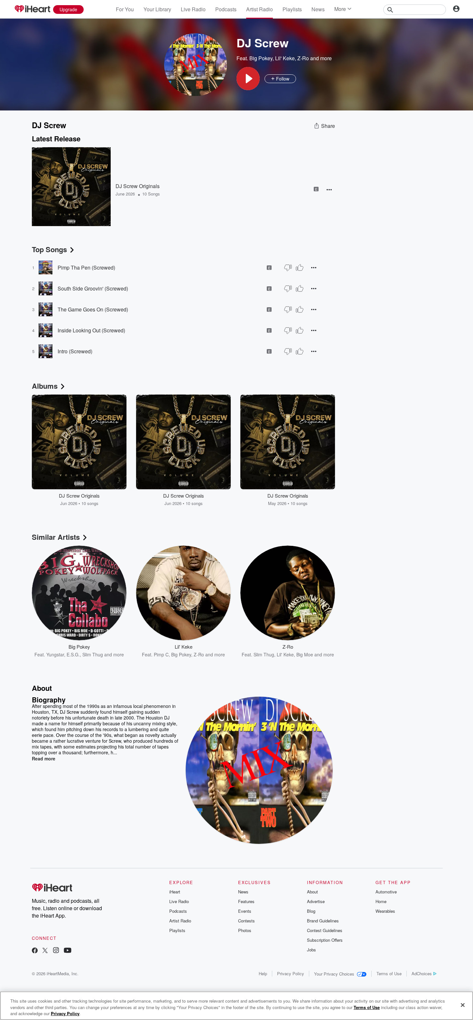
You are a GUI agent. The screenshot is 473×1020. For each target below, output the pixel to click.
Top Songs (49, 249)
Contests (246, 921)
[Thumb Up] (299, 267)
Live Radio (193, 9)
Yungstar (55, 654)
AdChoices (422, 973)
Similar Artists (56, 537)
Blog (311, 911)
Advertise (316, 901)
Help (263, 973)
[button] (248, 78)
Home (381, 901)
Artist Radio (259, 9)
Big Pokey (261, 58)
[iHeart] (32, 9)
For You (125, 9)
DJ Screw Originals (138, 186)
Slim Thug (92, 654)
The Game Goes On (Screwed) (93, 309)
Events (244, 911)
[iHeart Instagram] (56, 951)
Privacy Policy (290, 973)
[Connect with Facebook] (35, 951)
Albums (45, 386)
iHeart (174, 892)
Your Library (157, 9)
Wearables (385, 911)
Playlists (292, 9)
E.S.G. (73, 654)
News (318, 9)
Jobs (311, 950)
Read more (43, 758)
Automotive (386, 892)
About (312, 892)
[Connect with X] (45, 951)
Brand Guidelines (323, 921)
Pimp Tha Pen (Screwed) (86, 267)
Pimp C (161, 654)
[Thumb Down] (288, 267)
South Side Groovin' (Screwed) (93, 288)
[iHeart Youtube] (67, 951)
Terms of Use (389, 973)
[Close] (463, 1005)
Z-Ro (303, 58)
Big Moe (304, 654)
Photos (244, 930)
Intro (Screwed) (75, 351)
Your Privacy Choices (334, 974)
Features (246, 901)
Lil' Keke (285, 58)
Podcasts (225, 9)
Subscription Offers (325, 940)
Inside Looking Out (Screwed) (91, 330)
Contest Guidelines (324, 930)
